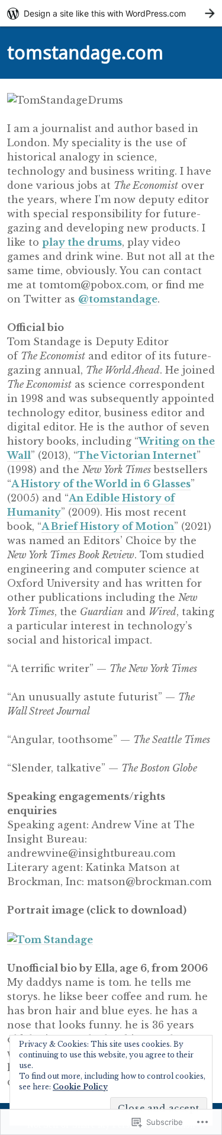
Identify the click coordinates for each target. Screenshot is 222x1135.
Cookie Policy (80, 1086)
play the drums (82, 242)
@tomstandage (117, 299)
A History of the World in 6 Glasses (101, 484)
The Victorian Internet (137, 455)
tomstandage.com (85, 52)
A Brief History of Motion (107, 526)
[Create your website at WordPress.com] (111, 13)
